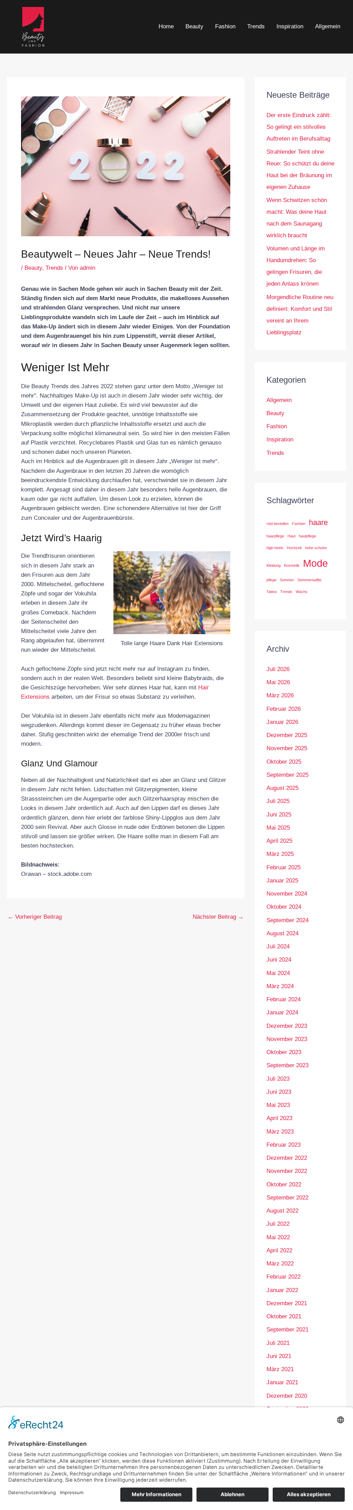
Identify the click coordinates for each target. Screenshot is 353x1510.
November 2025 (286, 748)
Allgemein (327, 26)
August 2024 (282, 933)
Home (166, 26)
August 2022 (282, 1210)
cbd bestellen (277, 524)
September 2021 (287, 1329)
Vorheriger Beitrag (35, 917)
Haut (291, 536)
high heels (274, 548)
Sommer (287, 580)
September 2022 (287, 1197)
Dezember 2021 (286, 1303)
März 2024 (280, 986)
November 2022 (286, 1171)
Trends (256, 26)
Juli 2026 (278, 669)
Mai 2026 (278, 682)
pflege (271, 580)
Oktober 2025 (283, 761)
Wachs (301, 592)
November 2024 (286, 893)
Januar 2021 (282, 1382)
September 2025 (287, 775)
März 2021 (280, 1369)
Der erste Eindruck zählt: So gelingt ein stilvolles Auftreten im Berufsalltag (298, 127)
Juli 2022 (278, 1224)
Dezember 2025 (286, 735)
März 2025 (280, 854)
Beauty (194, 26)
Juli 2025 (278, 801)
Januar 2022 (282, 1290)
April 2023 (279, 1118)
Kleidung (273, 565)
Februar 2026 (283, 709)
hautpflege (307, 536)
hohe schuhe (316, 548)
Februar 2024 (283, 999)
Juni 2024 (278, 959)
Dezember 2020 (286, 1396)
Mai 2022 (278, 1237)
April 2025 (279, 841)
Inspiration (289, 26)
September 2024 (287, 920)
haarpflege (275, 536)
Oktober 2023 (283, 1052)
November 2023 (286, 1039)
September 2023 (287, 1065)
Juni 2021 (278, 1356)
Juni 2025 (278, 814)
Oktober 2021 (283, 1316)
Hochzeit (294, 548)
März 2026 (280, 695)
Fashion (225, 26)
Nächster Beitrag (218, 917)
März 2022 (280, 1263)
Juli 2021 (278, 1343)
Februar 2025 (283, 867)
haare (318, 522)
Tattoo (271, 592)
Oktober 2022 (283, 1184)
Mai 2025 (278, 827)
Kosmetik (292, 565)
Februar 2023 (283, 1144)
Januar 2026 (282, 722)
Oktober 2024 (283, 907)
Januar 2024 (282, 1012)
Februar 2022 (283, 1276)
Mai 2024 (278, 973)
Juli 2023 (278, 1079)
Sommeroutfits (309, 580)
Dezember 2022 (286, 1158)
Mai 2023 (278, 1105)
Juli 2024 (278, 946)
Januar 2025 (282, 880)
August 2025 (282, 788)
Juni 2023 (278, 1092)
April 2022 (279, 1250)
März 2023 (280, 1131)
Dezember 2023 (286, 1026)
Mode (315, 563)
